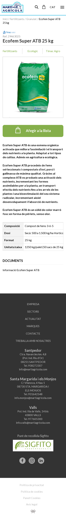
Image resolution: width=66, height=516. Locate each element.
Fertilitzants (17, 19)
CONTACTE (33, 333)
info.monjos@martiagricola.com (33, 397)
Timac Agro (53, 51)
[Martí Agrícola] (11, 7)
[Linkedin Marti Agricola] (41, 459)
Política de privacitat (32, 485)
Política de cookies (32, 491)
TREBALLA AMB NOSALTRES (33, 340)
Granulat (31, 19)
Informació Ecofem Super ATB (21, 270)
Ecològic (32, 51)
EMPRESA (33, 304)
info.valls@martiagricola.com (33, 422)
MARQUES (33, 326)
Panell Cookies (31, 498)
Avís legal (31, 504)
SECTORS (33, 311)
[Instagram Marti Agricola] (32, 459)
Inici (5, 19)
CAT (52, 7)
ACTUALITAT (33, 318)
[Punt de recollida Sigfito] (33, 444)
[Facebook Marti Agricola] (22, 459)
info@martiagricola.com (33, 369)
